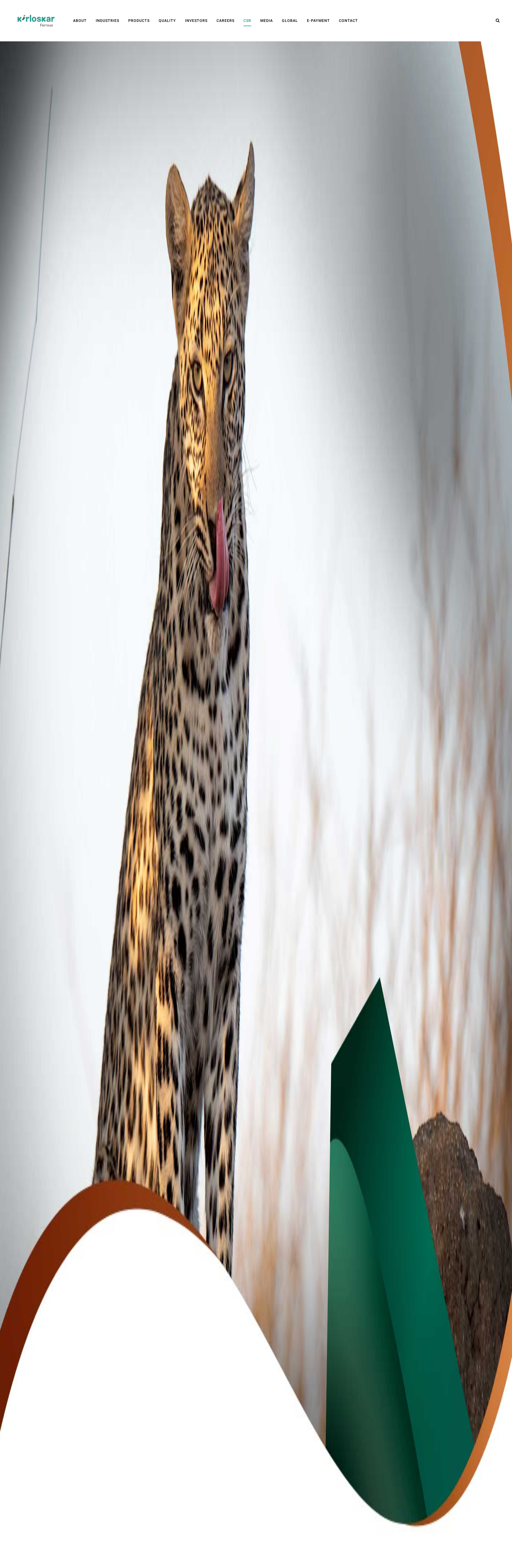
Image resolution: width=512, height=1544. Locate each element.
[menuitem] (80, 20)
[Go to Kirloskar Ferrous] (36, 20)
